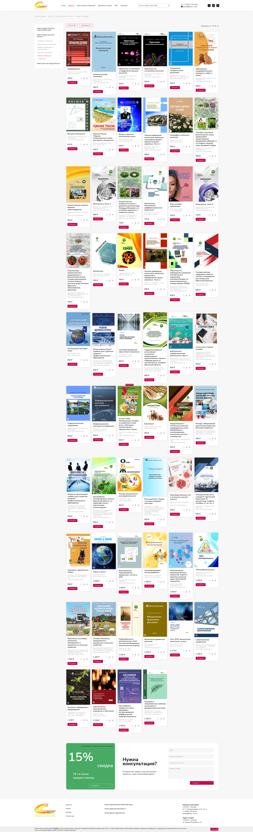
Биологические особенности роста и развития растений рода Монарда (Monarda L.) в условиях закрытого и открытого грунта (129, 207)
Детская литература (45, 52)
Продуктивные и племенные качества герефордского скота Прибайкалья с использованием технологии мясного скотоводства (179, 430)
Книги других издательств (48, 64)
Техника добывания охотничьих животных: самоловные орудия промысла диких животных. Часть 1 (154, 139)
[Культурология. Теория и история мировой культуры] (155, 477)
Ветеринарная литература (47, 44)
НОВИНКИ (42, 59)
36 (215, 26)
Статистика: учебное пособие (204, 348)
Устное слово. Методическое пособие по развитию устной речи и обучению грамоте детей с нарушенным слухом (129, 424)
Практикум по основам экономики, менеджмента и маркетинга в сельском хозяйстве (77, 643)
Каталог (71, 5)
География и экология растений (179, 136)
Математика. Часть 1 (102, 204)
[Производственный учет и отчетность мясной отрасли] (181, 475)
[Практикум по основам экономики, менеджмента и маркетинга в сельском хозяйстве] (78, 619)
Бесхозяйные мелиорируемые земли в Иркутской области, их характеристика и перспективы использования (103, 502)
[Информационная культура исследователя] (104, 403)
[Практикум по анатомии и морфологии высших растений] (129, 49)
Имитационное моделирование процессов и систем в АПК (128, 574)
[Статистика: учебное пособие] (206, 328)
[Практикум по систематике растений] (155, 49)
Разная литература (44, 56)
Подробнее (95, 786)
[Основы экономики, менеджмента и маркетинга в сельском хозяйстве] (104, 619)
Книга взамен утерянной (86, 5)
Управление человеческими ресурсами (176, 70)
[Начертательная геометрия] (104, 52)
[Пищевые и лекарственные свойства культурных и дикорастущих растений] (155, 684)
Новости (69, 805)
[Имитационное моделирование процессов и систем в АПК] (129, 550)
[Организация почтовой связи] (78, 329)
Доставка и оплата (105, 5)
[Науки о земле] (104, 551)
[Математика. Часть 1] (104, 183)
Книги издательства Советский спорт (46, 29)
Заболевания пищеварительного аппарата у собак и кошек (204, 72)
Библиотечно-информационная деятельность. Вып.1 (179, 353)
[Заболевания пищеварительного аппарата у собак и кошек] (206, 49)
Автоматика (98, 271)
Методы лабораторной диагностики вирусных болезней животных (206, 426)
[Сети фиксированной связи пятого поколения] (129, 329)
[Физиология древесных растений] (155, 619)
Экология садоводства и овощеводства (77, 708)
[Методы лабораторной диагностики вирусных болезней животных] (206, 403)
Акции (68, 808)
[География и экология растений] (181, 115)
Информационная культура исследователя (103, 425)
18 (213, 26)
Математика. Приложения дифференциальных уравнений (153, 206)
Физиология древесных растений (154, 640)
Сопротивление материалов (202, 641)
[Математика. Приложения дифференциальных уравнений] (155, 183)
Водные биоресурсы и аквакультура (45, 48)
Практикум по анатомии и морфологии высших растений (129, 71)
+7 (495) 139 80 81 (190, 4)
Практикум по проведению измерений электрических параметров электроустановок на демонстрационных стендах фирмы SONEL (180, 277)
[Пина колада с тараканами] (181, 183)
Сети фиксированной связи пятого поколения (129, 351)
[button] (59, 29)
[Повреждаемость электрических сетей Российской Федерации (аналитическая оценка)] (129, 619)
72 (217, 26)
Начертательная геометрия (100, 75)
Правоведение (73, 69)
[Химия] (129, 250)
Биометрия (149, 424)
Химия (121, 270)
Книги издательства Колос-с (46, 36)
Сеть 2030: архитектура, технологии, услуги (180, 640)
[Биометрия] (155, 403)
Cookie (56, 828)
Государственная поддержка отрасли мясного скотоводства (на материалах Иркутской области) (205, 276)
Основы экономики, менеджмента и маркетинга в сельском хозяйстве (103, 642)
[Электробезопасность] (206, 550)
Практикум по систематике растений (154, 70)
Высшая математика (76, 134)
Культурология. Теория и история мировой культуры (154, 501)
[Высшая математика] (78, 114)
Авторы (68, 812)
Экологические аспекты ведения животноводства (77, 207)
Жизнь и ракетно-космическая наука (127, 135)
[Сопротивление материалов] (206, 619)
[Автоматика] (104, 250)
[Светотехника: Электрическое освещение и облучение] (104, 686)
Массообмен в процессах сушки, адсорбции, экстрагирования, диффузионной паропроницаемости (127, 711)
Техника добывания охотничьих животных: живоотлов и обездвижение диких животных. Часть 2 (154, 275)
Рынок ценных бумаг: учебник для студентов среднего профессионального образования (103, 353)
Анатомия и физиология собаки (77, 571)
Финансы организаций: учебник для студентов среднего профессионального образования (77, 498)
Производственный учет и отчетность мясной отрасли (180, 497)
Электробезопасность (205, 570)
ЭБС (116, 5)
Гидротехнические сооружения (75, 424)
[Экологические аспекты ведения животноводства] (78, 184)
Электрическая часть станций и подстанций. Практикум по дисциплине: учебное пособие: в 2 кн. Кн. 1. (205, 499)
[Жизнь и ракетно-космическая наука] (129, 115)
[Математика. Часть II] (206, 184)
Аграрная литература (45, 41)
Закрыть (213, 829)
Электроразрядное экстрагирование (152, 571)
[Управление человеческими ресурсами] (181, 49)
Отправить (195, 783)
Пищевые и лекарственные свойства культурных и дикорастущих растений (155, 705)
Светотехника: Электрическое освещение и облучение (103, 709)
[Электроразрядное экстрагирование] (155, 550)
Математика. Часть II (204, 204)
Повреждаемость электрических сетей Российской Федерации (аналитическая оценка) (129, 642)
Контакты (124, 5)
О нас (63, 5)
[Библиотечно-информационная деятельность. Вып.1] (181, 330)
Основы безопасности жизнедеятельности (128, 495)
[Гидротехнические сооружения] (78, 403)
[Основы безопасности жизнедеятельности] (129, 474)
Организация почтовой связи (77, 350)
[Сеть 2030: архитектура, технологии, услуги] (181, 619)
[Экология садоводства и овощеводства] (78, 687)
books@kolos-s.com (190, 7)
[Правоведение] (78, 49)
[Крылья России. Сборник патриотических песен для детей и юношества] (104, 114)
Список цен (70, 816)
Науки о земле (99, 572)
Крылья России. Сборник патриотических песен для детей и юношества (103, 137)
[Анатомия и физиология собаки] (78, 550)
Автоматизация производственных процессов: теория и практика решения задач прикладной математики (178, 575)
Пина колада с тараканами (176, 205)
